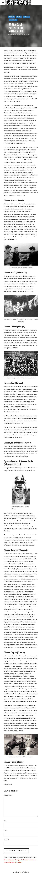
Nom (5, 821)
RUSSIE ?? (26, 16)
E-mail (5, 830)
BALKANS (11, 16)
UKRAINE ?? (13, 19)
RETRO (19, 16)
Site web (6, 839)
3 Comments (20, 35)
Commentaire (8, 795)
